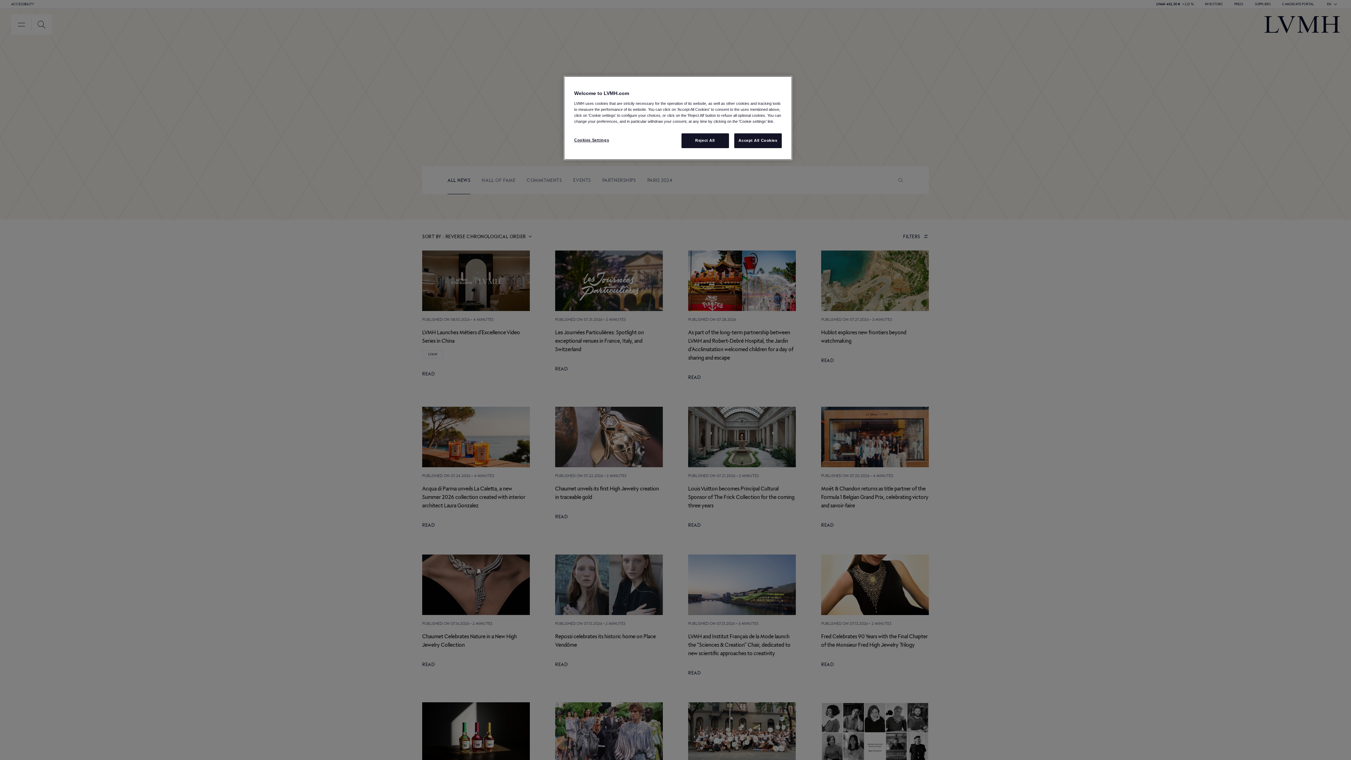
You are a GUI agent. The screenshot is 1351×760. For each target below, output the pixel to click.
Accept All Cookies (757, 140)
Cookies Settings (591, 140)
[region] (678, 118)
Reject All (705, 140)
